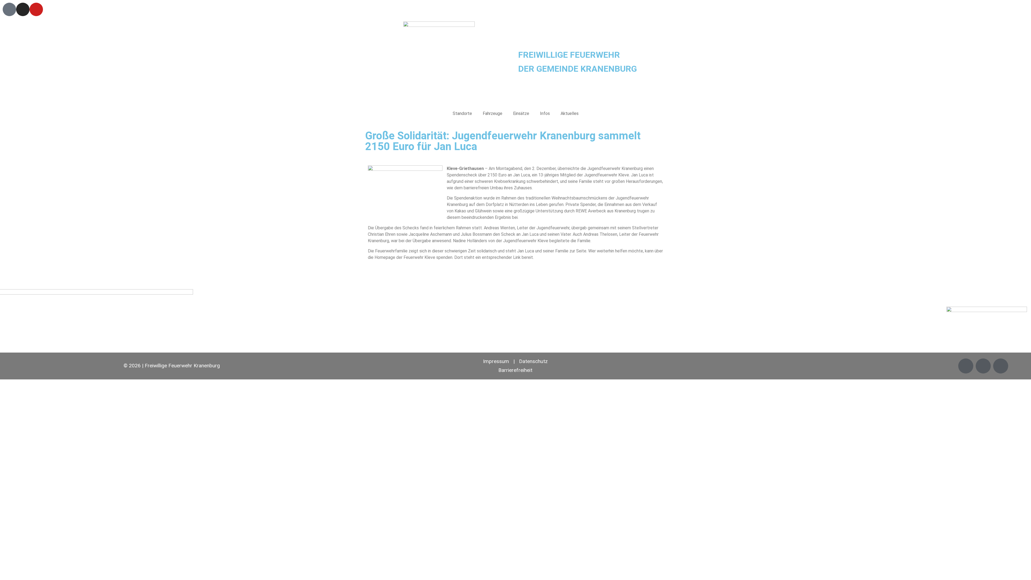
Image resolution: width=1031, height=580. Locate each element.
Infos (545, 113)
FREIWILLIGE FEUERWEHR (569, 55)
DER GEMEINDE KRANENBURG (577, 69)
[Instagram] (23, 9)
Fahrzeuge (492, 113)
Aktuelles (570, 113)
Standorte (462, 113)
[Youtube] (36, 9)
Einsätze (521, 113)
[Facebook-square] (9, 9)
